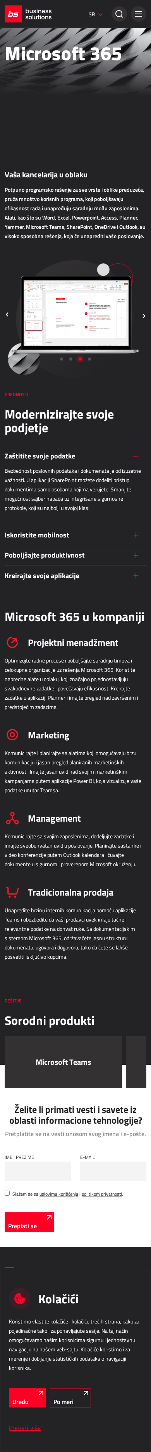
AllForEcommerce (22, 155)
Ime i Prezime (19, 1157)
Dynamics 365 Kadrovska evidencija (40, 698)
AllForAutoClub (19, 613)
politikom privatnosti (102, 1194)
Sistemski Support (23, 826)
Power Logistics (20, 454)
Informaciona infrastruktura (46, 764)
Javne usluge (22, 541)
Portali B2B (16, 251)
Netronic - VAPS (20, 348)
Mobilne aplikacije (22, 624)
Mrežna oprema (20, 815)
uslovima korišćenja (58, 1194)
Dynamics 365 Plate (25, 688)
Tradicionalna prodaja (35, 61)
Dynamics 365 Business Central (36, 80)
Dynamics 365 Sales (25, 91)
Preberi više (25, 1427)
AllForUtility (16, 560)
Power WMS (17, 465)
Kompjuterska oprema (26, 794)
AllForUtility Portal (23, 571)
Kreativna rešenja (22, 38)
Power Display (19, 337)
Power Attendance (22, 741)
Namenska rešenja (30, 594)
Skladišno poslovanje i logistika (49, 435)
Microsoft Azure (20, 783)
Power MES (16, 326)
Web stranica (17, 273)
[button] (138, 14)
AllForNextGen (18, 166)
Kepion (11, 401)
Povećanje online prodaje (29, 187)
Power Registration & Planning (34, 666)
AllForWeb (15, 176)
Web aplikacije (24, 211)
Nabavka (16, 371)
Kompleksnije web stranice (31, 262)
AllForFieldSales (20, 507)
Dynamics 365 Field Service (32, 518)
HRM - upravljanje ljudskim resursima (56, 647)
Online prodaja (25, 136)
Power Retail (17, 102)
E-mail (87, 1157)
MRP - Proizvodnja (29, 296)
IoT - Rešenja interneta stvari (45, 722)
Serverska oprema (22, 805)
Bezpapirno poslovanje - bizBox (35, 113)
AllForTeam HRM (21, 677)
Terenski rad (22, 488)
